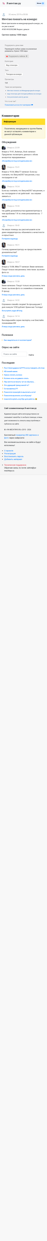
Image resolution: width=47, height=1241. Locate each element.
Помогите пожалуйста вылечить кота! (20, 392)
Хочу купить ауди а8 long (12, 311)
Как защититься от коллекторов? (18, 340)
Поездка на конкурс (14, 74)
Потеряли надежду (10, 239)
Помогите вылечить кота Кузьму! (17, 396)
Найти (31, 355)
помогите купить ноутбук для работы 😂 (20, 399)
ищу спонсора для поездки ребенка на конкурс (24, 94)
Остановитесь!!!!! (11, 389)
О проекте (8, 451)
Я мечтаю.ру (11, 3)
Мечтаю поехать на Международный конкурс (23, 90)
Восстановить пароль (14, 456)
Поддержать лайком (16, 56)
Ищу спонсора (11, 65)
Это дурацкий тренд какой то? (16, 385)
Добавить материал (13, 459)
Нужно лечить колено (13, 375)
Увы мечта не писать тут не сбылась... (19, 382)
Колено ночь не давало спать (16, 378)
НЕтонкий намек (10, 371)
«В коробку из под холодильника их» (17, 161)
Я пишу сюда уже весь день (13, 276)
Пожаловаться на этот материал (18, 105)
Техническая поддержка (15, 465)
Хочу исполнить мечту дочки (17, 97)
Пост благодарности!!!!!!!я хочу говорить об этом (24, 368)
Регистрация (10, 453)
